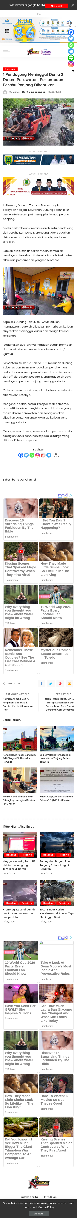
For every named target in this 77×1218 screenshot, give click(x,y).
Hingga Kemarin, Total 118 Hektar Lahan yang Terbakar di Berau (19, 865)
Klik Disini (56, 5)
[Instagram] (37, 455)
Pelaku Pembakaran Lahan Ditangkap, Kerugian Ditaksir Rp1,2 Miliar (19, 800)
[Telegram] (48, 455)
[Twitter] (26, 455)
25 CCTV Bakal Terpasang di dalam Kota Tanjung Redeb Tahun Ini (55, 758)
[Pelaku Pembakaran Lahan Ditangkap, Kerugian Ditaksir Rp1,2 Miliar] (20, 780)
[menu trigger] (7, 51)
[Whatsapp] (32, 455)
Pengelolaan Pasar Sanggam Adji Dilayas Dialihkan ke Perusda (19, 758)
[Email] (69, 683)
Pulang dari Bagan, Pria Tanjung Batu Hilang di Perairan (55, 865)
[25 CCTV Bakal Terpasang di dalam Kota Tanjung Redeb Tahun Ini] (57, 738)
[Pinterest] (60, 683)
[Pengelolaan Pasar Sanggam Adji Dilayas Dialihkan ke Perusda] (20, 738)
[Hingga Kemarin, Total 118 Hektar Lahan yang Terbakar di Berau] (20, 845)
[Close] (73, 5)
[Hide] (73, 70)
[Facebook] (20, 455)
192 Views (14, 92)
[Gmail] (43, 455)
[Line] (71, 58)
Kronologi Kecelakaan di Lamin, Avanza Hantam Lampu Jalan (19, 913)
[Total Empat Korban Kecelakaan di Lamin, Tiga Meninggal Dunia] (57, 893)
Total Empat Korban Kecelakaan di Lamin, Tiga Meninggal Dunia (57, 913)
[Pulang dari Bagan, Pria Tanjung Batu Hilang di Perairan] (57, 845)
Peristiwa (10, 69)
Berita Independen (34, 92)
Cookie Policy (46, 1207)
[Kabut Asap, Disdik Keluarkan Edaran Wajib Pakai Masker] (57, 780)
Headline (11, 855)
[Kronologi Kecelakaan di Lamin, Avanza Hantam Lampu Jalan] (20, 893)
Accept (38, 1213)
